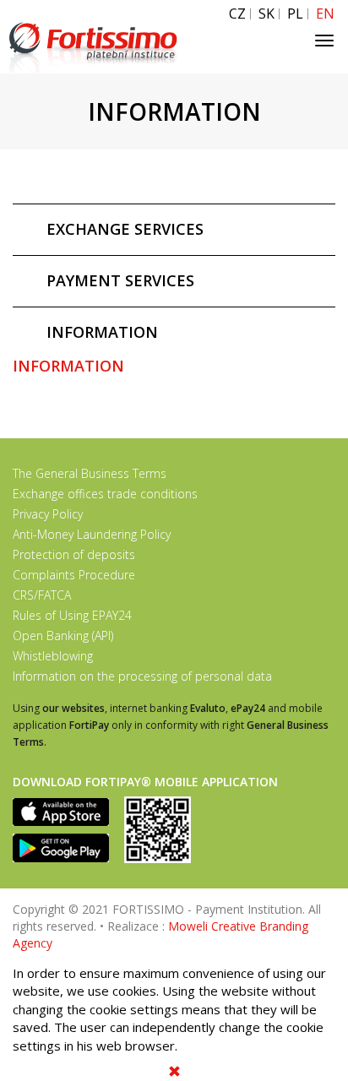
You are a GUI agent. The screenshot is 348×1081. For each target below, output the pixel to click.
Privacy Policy (48, 514)
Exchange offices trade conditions (105, 494)
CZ (237, 13)
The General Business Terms (89, 473)
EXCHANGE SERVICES (125, 229)
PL (295, 13)
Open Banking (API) (63, 635)
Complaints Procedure (74, 575)
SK (266, 13)
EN (325, 13)
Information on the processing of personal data (142, 676)
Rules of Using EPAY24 (72, 615)
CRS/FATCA (42, 595)
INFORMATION (102, 332)
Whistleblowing (53, 656)
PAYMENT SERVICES (120, 280)
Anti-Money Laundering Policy (92, 534)
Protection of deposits (74, 554)
